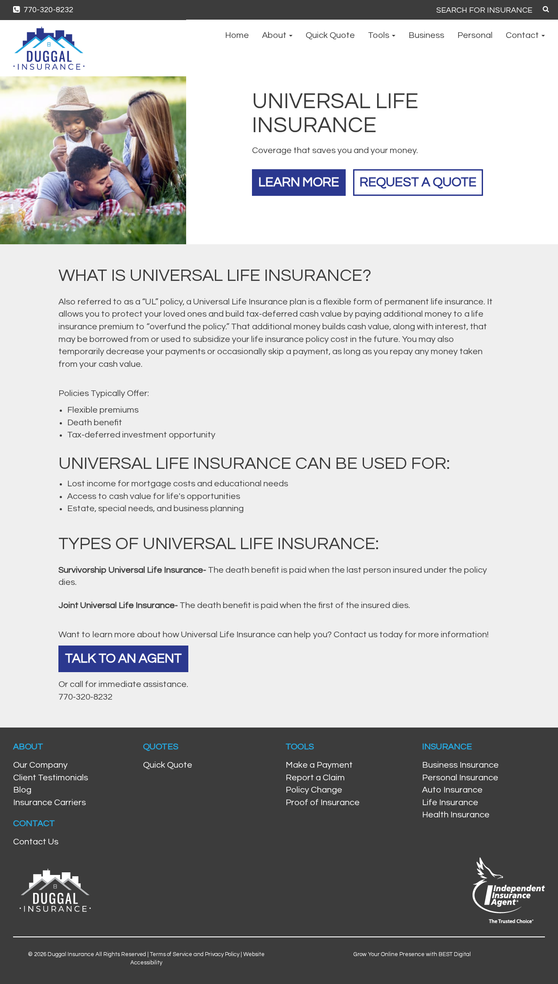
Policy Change (314, 790)
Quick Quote (330, 35)
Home (237, 35)
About (275, 35)
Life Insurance (450, 802)
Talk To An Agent (123, 658)
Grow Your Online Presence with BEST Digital (412, 954)
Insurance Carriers (49, 802)
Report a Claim (315, 777)
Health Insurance (456, 814)
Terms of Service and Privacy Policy (194, 954)
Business (426, 35)
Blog (22, 790)
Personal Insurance (460, 777)
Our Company (40, 765)
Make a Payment (319, 765)
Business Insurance (460, 765)
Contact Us (35, 841)
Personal (475, 35)
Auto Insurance (452, 790)
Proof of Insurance (323, 802)
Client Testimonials (50, 777)
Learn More (299, 182)
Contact (523, 35)
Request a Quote (418, 182)
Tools (379, 35)
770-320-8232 (47, 10)
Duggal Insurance (71, 954)
